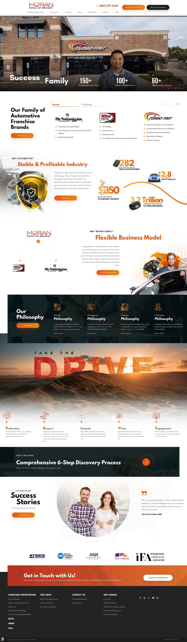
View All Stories (23, 515)
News (11, 623)
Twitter (149, 598)
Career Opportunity (79, 599)
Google (144, 598)
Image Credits (14, 639)
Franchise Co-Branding (17, 611)
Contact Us (92, 12)
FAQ (117, 12)
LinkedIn (157, 598)
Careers (106, 12)
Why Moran (54, 12)
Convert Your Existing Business (19, 614)
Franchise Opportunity (108, 273)
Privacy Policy (24, 639)
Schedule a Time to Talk (133, 7)
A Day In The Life (46, 603)
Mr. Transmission (14, 599)
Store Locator (77, 603)
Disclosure (34, 639)
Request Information (158, 578)
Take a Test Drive (146, 462)
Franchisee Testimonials (112, 611)
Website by (172, 639)
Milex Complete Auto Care (18, 603)
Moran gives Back (110, 614)
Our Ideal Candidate (48, 607)
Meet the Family (110, 603)
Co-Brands (87, 104)
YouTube (153, 598)
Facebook (140, 598)
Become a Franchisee (158, 7)
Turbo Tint (11, 607)
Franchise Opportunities (35, 12)
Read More (22, 136)
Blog (79, 12)
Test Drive (68, 12)
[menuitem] (35, 12)
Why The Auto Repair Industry (114, 607)
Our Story (107, 599)
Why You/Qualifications (49, 599)
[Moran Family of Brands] (41, 5)
